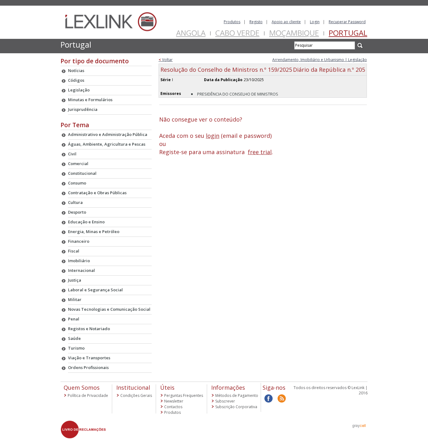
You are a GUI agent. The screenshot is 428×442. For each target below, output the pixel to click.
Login (315, 21)
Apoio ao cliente (286, 21)
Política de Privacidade (88, 395)
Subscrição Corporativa (236, 406)
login (212, 135)
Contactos (173, 406)
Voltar (166, 59)
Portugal (348, 33)
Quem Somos (82, 387)
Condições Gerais (136, 395)
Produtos (232, 21)
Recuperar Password (347, 21)
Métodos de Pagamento (236, 395)
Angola (191, 33)
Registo (256, 21)
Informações (228, 387)
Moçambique (294, 33)
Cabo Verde (237, 33)
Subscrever (225, 401)
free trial (260, 152)
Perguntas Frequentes (183, 395)
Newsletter (173, 401)
